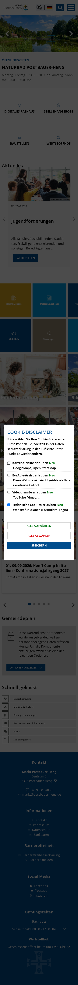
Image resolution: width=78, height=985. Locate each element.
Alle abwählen (39, 535)
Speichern (39, 545)
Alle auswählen (39, 526)
